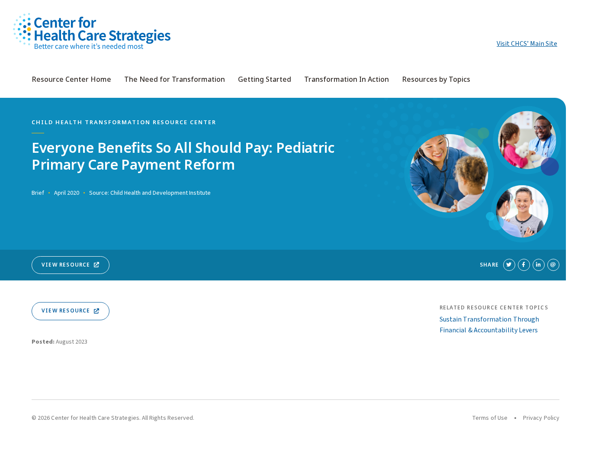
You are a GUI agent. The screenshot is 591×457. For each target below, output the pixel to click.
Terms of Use (489, 418)
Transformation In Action (346, 79)
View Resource (66, 265)
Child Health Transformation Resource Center (124, 122)
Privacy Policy (541, 418)
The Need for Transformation (174, 79)
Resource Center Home (71, 79)
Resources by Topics (436, 79)
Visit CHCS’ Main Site (527, 43)
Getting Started (264, 79)
